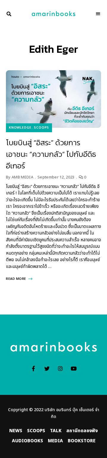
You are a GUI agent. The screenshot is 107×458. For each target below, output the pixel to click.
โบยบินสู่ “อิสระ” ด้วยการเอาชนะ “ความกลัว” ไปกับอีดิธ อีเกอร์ (51, 154)
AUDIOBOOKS (27, 441)
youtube (73, 368)
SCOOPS (41, 127)
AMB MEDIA (22, 177)
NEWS (15, 430)
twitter (47, 368)
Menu (98, 14)
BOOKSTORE (81, 441)
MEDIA (55, 441)
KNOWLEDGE (20, 127)
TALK (56, 430)
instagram (60, 368)
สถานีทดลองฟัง (82, 430)
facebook (33, 368)
